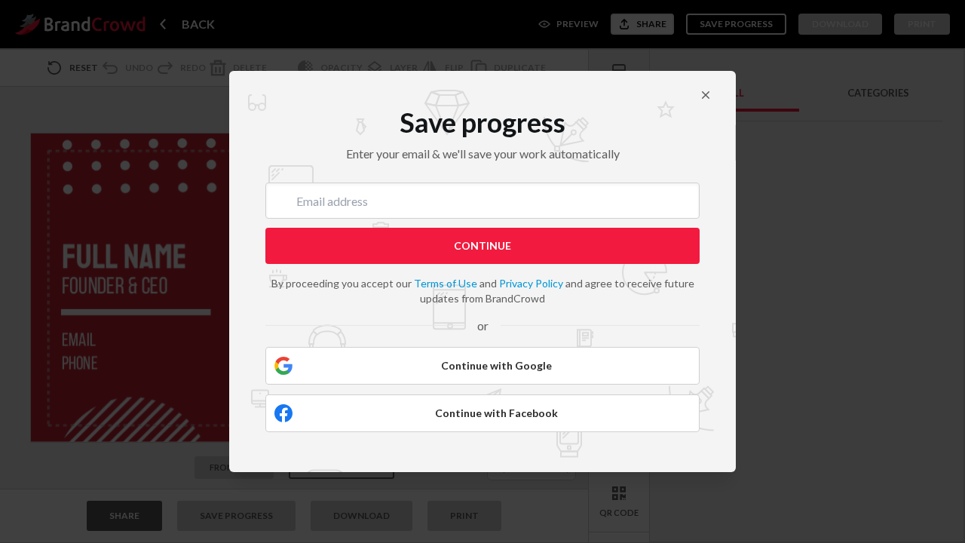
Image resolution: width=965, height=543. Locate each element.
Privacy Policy (531, 283)
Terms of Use (445, 283)
